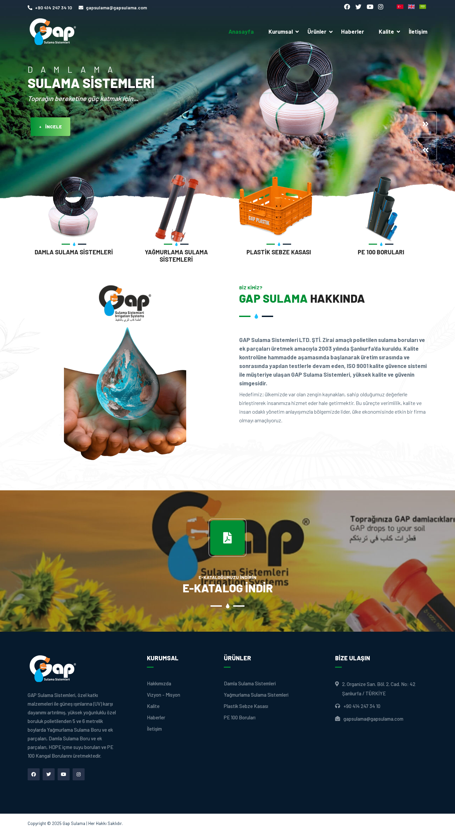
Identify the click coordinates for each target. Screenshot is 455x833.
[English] (412, 6)
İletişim (418, 31)
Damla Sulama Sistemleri (74, 252)
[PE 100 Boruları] (381, 207)
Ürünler (316, 31)
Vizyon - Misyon (163, 694)
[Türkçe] (401, 6)
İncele (50, 126)
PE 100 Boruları (381, 252)
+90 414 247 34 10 (53, 7)
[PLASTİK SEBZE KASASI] (278, 207)
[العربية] (423, 6)
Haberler (352, 31)
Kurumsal (280, 31)
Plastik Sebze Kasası (278, 252)
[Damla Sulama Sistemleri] (74, 207)
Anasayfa (241, 31)
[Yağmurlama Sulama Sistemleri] (176, 207)
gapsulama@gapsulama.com (116, 7)
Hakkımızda (159, 683)
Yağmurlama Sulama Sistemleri (176, 255)
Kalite (386, 31)
